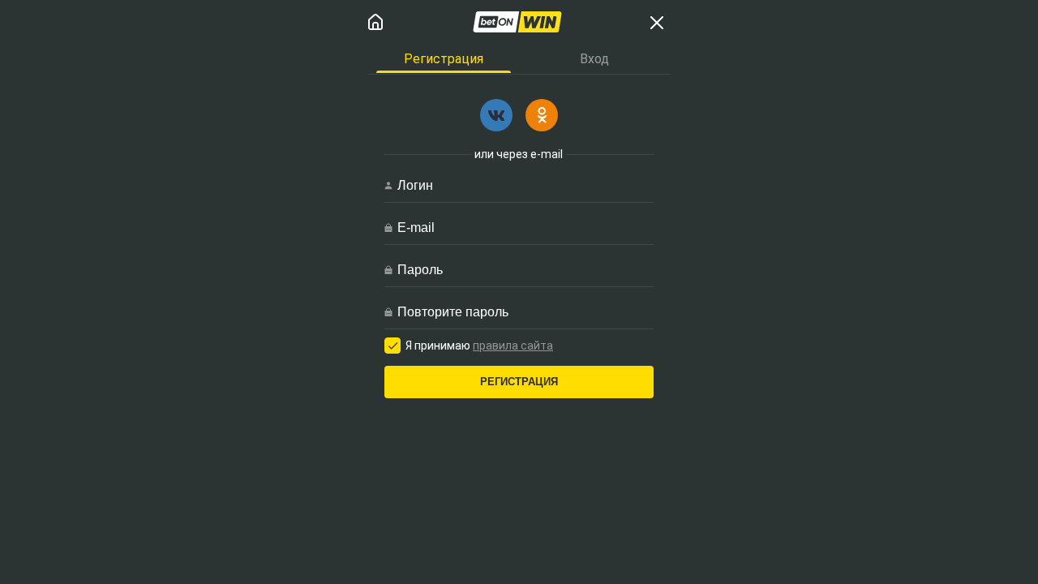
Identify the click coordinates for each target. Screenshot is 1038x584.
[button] (496, 115)
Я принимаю (479, 345)
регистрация (519, 382)
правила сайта (513, 345)
